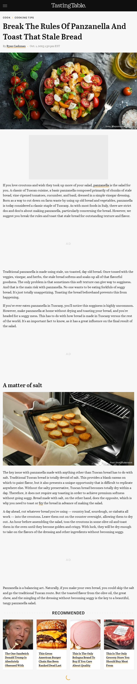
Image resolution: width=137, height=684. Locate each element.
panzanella (101, 185)
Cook (7, 17)
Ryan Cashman (16, 46)
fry (41, 503)
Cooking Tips (24, 17)
